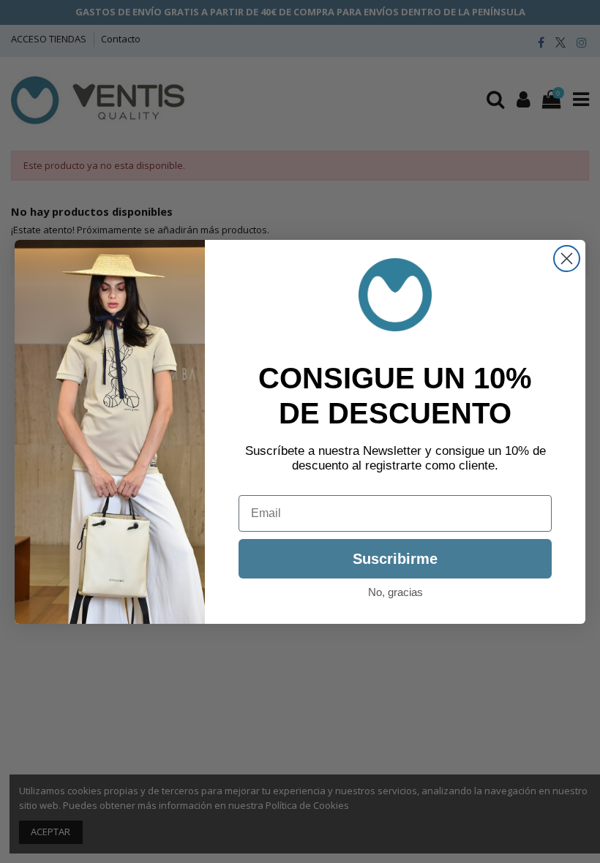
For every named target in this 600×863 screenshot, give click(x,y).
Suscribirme (395, 559)
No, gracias (395, 592)
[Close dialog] (567, 258)
